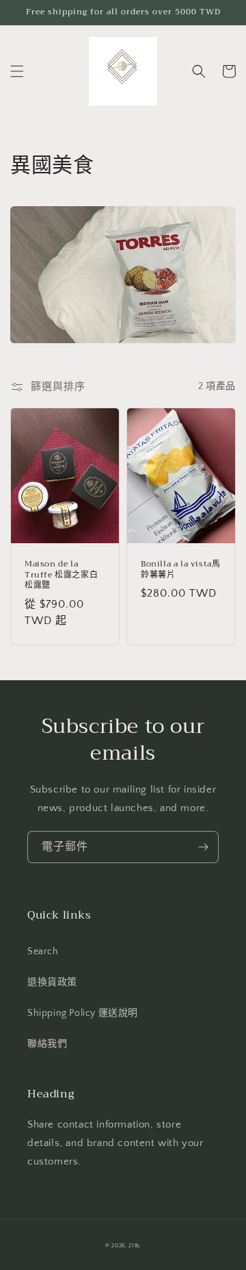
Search (43, 951)
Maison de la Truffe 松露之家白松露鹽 (61, 575)
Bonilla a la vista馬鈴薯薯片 (180, 569)
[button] (17, 71)
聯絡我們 (47, 1043)
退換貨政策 (52, 982)
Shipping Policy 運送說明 (82, 1013)
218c (134, 1246)
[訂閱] (203, 847)
